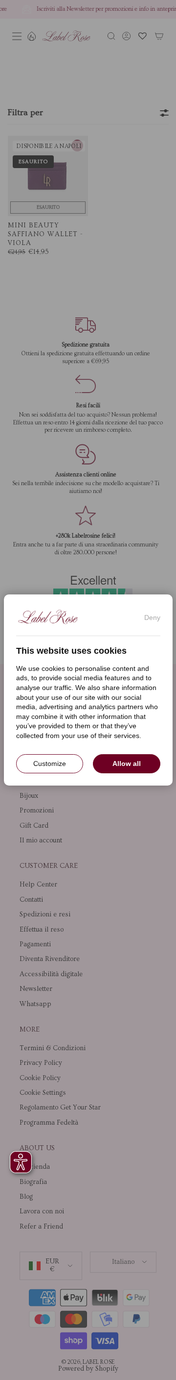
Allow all (126, 763)
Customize (49, 763)
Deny (152, 617)
